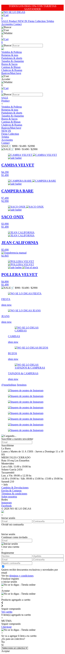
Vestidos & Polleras (11, 52)
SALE (5, 21)
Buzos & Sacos (9, 64)
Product (13, 21)
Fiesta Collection (37, 21)
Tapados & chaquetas (12, 61)
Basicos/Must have (11, 73)
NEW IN (23, 21)
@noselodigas (8, 384)
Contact (18, 24)
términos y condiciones (21, 575)
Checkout (6, 626)
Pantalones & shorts (11, 58)
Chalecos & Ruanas (11, 70)
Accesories (7, 24)
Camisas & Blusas (10, 67)
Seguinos (21, 384)
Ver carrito (6, 611)
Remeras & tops (9, 55)
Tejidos (50, 21)
